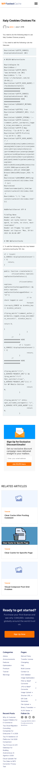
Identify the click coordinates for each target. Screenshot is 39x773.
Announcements (9, 659)
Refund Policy (26, 656)
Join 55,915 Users (19, 464)
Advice (5, 656)
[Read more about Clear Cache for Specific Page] (19, 536)
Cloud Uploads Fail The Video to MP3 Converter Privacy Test (9, 762)
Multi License (25, 668)
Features (6, 662)
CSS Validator (26, 675)
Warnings (6, 675)
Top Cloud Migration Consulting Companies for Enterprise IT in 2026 (10, 729)
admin (11, 27)
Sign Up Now (19, 634)
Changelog (25, 662)
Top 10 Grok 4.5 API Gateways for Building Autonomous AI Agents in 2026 (10, 750)
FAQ (22, 665)
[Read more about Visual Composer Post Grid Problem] (19, 570)
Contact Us (25, 672)
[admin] (5, 27)
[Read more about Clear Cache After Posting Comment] (19, 498)
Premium (6, 668)
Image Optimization (28, 678)
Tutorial (7, 511)
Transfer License (27, 659)
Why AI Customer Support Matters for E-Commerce (10, 719)
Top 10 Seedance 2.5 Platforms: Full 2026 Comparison (10, 739)
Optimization (7, 665)
